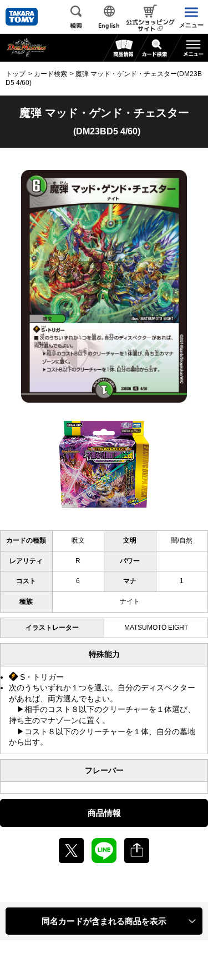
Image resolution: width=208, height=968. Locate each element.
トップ (16, 74)
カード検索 (50, 74)
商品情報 (104, 812)
